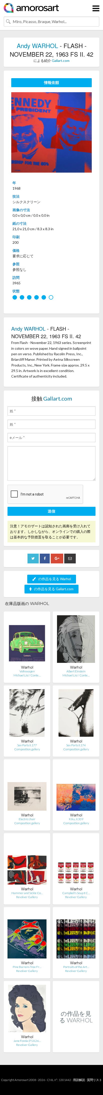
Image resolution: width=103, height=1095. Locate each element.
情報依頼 (51, 82)
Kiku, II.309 (76, 819)
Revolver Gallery (27, 897)
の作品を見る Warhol (54, 579)
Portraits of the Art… (76, 967)
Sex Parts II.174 (76, 745)
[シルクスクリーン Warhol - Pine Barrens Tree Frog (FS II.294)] (27, 936)
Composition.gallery (27, 749)
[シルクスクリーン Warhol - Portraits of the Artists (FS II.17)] (76, 936)
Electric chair (27, 819)
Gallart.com (61, 60)
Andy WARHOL (37, 45)
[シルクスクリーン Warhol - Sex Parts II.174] (76, 714)
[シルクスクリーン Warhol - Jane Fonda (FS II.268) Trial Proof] (27, 1010)
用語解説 (79, 1080)
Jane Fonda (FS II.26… (27, 1041)
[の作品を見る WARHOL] (76, 1047)
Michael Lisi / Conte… (27, 675)
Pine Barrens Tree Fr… (27, 967)
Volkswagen (27, 671)
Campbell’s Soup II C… (76, 893)
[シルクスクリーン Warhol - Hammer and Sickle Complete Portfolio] (27, 862)
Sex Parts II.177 (27, 745)
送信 (51, 511)
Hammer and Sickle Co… (27, 893)
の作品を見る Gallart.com (54, 589)
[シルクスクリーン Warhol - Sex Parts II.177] (27, 714)
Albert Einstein (76, 671)
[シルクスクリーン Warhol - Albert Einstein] (76, 640)
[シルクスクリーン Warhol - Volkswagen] (27, 640)
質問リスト (94, 1080)
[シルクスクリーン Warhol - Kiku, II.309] (76, 788)
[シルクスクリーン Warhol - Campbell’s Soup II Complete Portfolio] (76, 862)
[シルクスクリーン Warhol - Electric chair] (27, 788)
